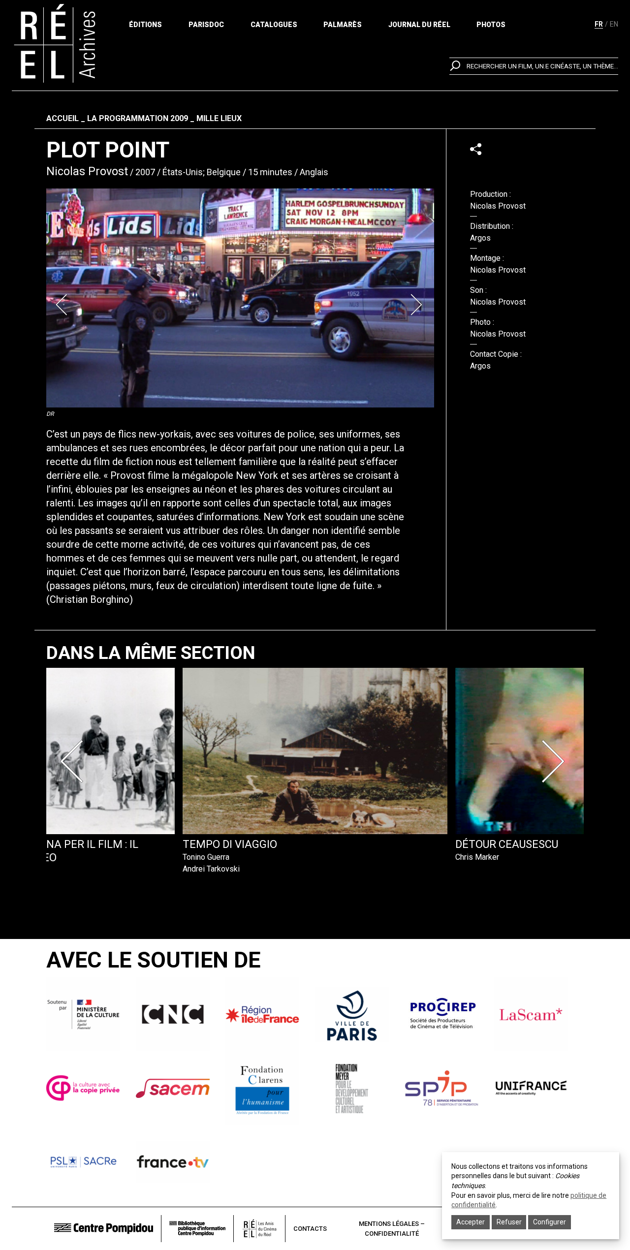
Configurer (549, 1222)
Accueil (62, 118)
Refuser (509, 1222)
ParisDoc (206, 25)
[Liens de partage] (475, 149)
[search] (533, 66)
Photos (490, 25)
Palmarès (342, 25)
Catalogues (274, 25)
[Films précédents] (74, 761)
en (614, 24)
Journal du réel (419, 25)
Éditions (145, 25)
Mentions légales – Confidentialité (392, 1228)
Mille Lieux (219, 118)
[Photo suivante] (417, 304)
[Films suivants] (555, 761)
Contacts (310, 1228)
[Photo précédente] (63, 304)
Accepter (470, 1222)
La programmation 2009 (137, 118)
